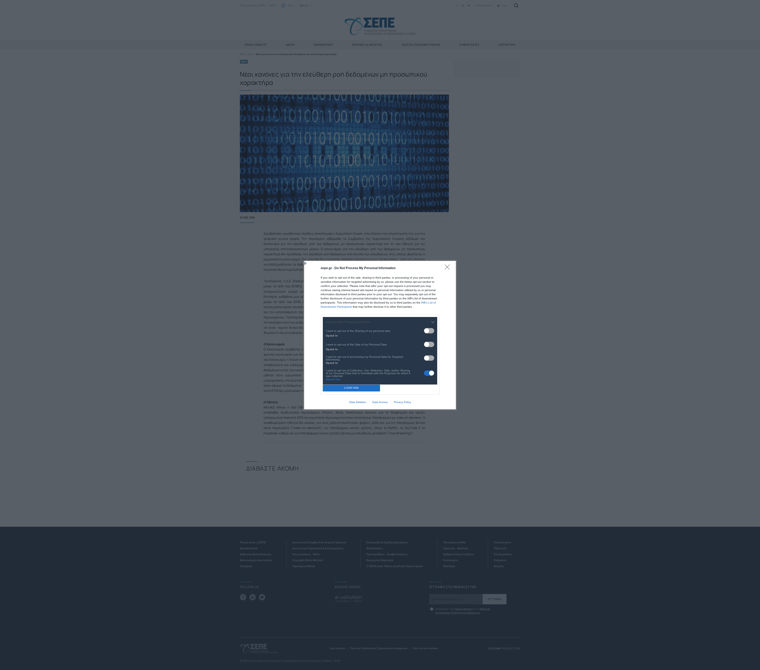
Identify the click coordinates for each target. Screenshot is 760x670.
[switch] (429, 330)
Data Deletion (357, 402)
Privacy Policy (402, 402)
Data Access (380, 402)
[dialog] (380, 335)
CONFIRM (351, 387)
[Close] (448, 268)
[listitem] (380, 322)
